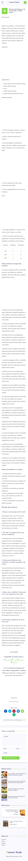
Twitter (3, 841)
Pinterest (3, 843)
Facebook (3, 839)
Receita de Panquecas (14, 701)
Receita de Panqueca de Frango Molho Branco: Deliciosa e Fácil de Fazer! (16, 782)
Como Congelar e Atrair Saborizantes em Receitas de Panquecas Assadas (17, 774)
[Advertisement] (14, 63)
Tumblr (3, 845)
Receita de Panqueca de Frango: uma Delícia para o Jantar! (16, 797)
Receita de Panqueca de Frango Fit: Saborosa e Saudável (16, 789)
